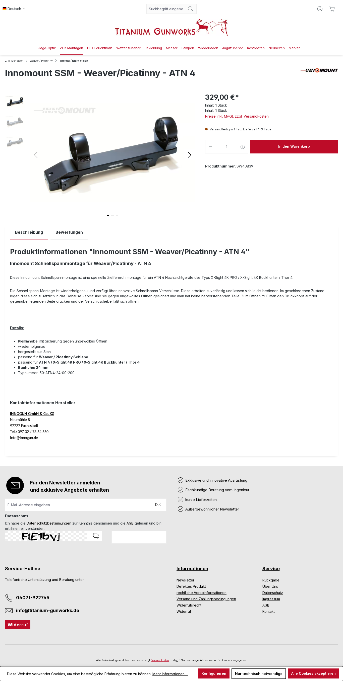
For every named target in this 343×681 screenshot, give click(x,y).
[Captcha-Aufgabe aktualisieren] (96, 536)
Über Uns (270, 586)
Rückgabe (270, 580)
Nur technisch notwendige (258, 673)
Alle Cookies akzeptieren (313, 673)
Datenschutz (272, 592)
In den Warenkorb (294, 146)
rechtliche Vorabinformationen (201, 592)
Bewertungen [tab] (69, 232)
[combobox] (165, 9)
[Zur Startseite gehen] (171, 27)
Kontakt (268, 611)
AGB (130, 523)
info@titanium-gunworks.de (47, 610)
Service (271, 568)
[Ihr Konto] (320, 9)
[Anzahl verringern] (210, 146)
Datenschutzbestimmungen (49, 523)
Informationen (192, 568)
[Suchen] (191, 9)
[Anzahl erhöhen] (243, 146)
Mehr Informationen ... (170, 674)
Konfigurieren (214, 673)
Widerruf (18, 624)
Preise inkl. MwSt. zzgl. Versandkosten (237, 116)
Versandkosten (160, 660)
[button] (189, 154)
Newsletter (185, 580)
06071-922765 (32, 597)
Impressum (271, 599)
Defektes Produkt (191, 586)
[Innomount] (319, 75)
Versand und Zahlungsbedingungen (206, 599)
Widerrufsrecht (189, 605)
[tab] (29, 232)
